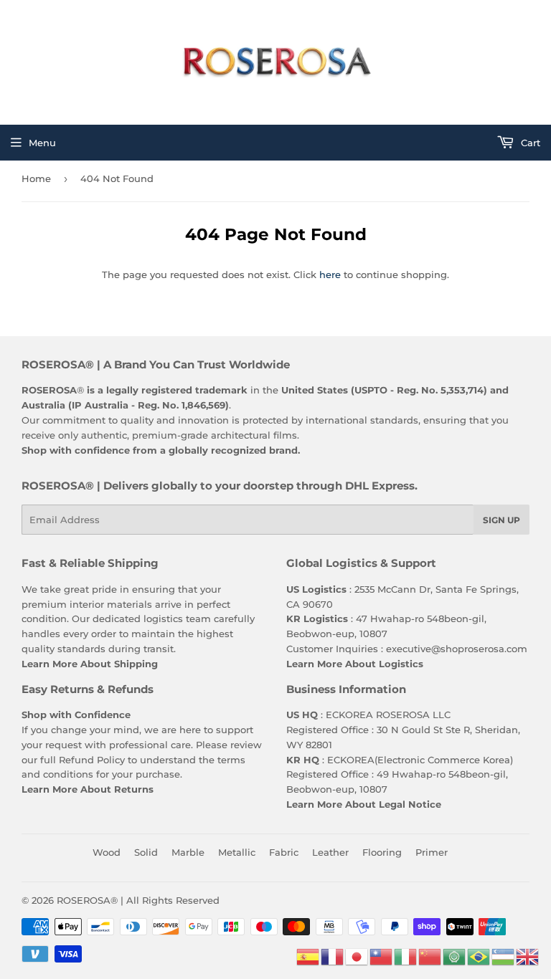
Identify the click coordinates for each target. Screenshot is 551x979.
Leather (330, 852)
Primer (431, 852)
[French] (333, 955)
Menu (42, 142)
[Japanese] (357, 955)
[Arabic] (455, 955)
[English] (528, 955)
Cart (529, 142)
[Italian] (406, 955)
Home (36, 178)
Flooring (382, 852)
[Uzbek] (503, 955)
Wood (107, 852)
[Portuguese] (479, 955)
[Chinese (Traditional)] (381, 955)
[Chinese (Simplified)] (430, 955)
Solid (146, 852)
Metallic (236, 852)
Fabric (283, 852)
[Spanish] (308, 955)
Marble (187, 852)
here (330, 274)
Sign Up (501, 520)
